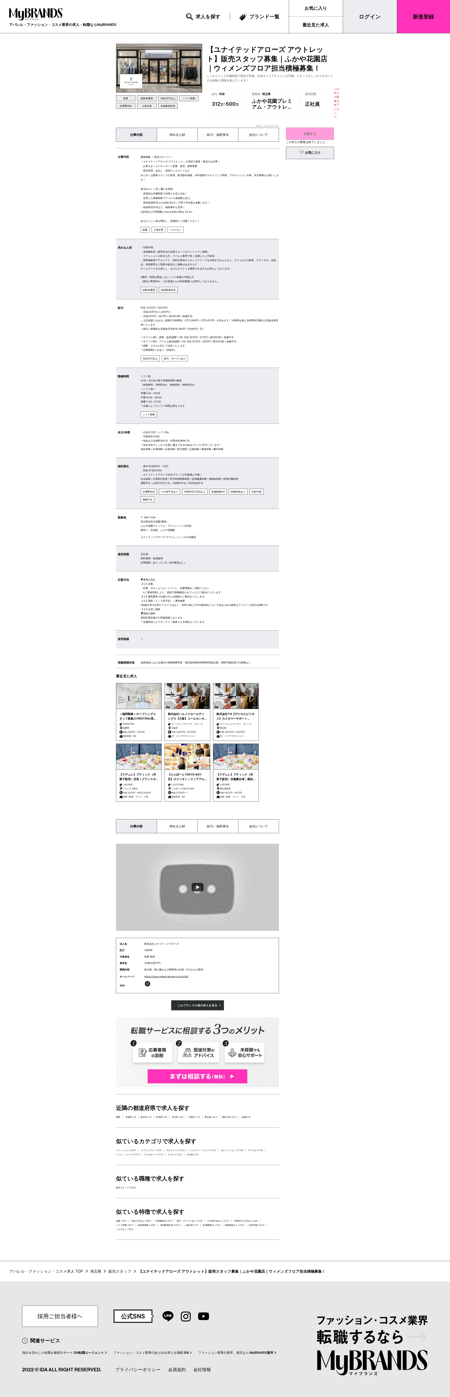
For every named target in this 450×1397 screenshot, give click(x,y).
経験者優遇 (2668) (147, 1225)
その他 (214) (192, 1154)
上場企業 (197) (191, 1225)
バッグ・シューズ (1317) (128, 1154)
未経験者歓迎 (167, 105)
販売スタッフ (119, 1271)
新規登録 (423, 16)
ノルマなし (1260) (124, 1229)
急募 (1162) (121, 1220)
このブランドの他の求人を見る (197, 1005)
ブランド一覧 (264, 16)
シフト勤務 (189, 98)
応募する (310, 134)
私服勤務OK (218, 491)
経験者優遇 (147, 98)
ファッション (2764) (126, 1150)
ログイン (370, 16)
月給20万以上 (168, 98)
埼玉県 (95, 1271)
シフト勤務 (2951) (124, 1225)
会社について (258, 135)
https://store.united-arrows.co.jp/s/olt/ (166, 976)
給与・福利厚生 (218, 135)
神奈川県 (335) (229, 1117)
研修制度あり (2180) (234, 1225)
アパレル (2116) (255, 1150)
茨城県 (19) (131, 1117)
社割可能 (256, 491)
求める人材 (177, 135)
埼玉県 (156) (178, 1117)
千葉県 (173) (194, 1117)
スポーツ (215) (175, 1154)
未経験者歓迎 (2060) (170, 1225)
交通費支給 (126, 105)
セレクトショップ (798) (232, 1150)
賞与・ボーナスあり (175, 358)
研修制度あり (238, 491)
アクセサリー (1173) (153, 1154)
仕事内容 (136, 135)
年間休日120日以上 (194, 491)
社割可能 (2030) (257, 1225)
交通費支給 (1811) (164, 1220)
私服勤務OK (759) (211, 1225)
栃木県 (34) (146, 1117)
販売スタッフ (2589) (126, 1187)
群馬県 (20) (161, 1117)
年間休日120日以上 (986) (246, 1220)
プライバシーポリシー (137, 1369)
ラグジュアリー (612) (151, 1150)
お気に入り (316, 8)
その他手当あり (169, 491)
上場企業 (147, 105)
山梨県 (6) (246, 1117)
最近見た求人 (316, 24)
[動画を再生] (197, 887)
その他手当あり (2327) (218, 1220)
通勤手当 (147, 499)
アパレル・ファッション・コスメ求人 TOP (46, 1271)
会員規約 (177, 1369)
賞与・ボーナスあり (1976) (190, 1220)
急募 (125, 98)
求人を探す (208, 16)
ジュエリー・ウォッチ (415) (202, 1150)
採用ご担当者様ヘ (60, 1316)
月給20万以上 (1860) (141, 1220)
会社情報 (202, 1369)
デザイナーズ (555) (175, 1150)
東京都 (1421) (211, 1117)
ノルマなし (175, 229)
